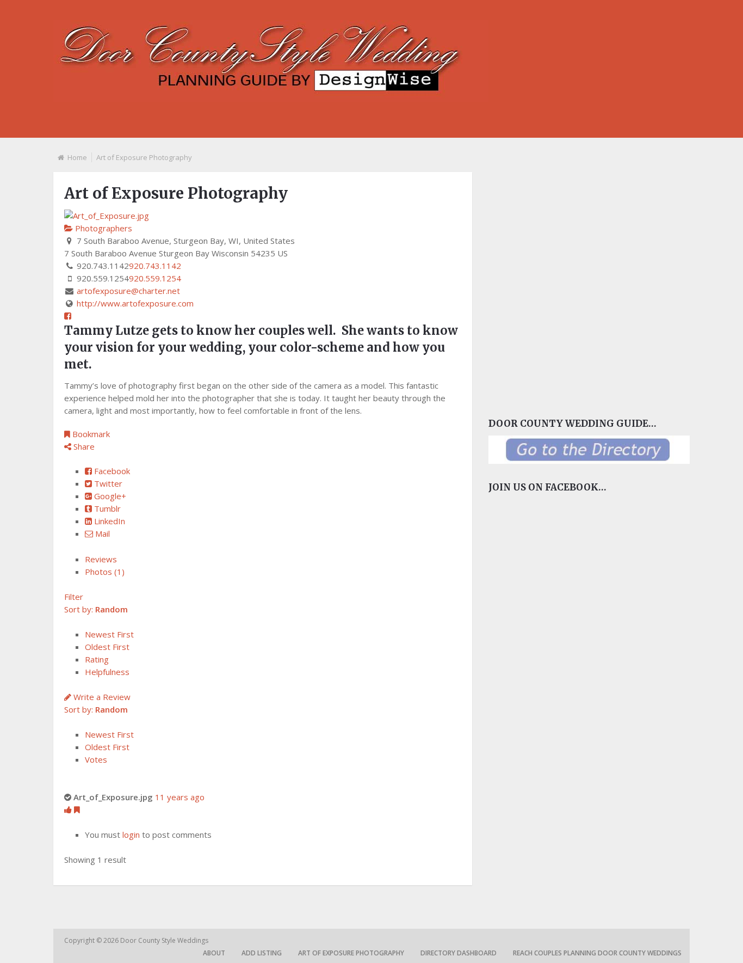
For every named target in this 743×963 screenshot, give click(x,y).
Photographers (102, 228)
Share (83, 446)
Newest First (109, 634)
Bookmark (90, 433)
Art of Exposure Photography (351, 953)
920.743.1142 (155, 265)
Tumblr (106, 508)
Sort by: (96, 609)
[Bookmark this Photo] (77, 809)
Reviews (101, 559)
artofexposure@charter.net (128, 290)
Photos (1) (105, 571)
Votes (96, 759)
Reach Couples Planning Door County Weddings (597, 953)
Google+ (109, 495)
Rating (97, 659)
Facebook (111, 470)
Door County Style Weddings (165, 940)
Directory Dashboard (458, 953)
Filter (73, 596)
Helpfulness (107, 671)
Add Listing (262, 953)
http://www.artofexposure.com (135, 303)
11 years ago (180, 797)
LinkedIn (108, 521)
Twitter (107, 483)
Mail (101, 533)
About (214, 953)
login (131, 834)
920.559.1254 (155, 278)
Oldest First (107, 646)
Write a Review (101, 696)
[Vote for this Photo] (69, 809)
